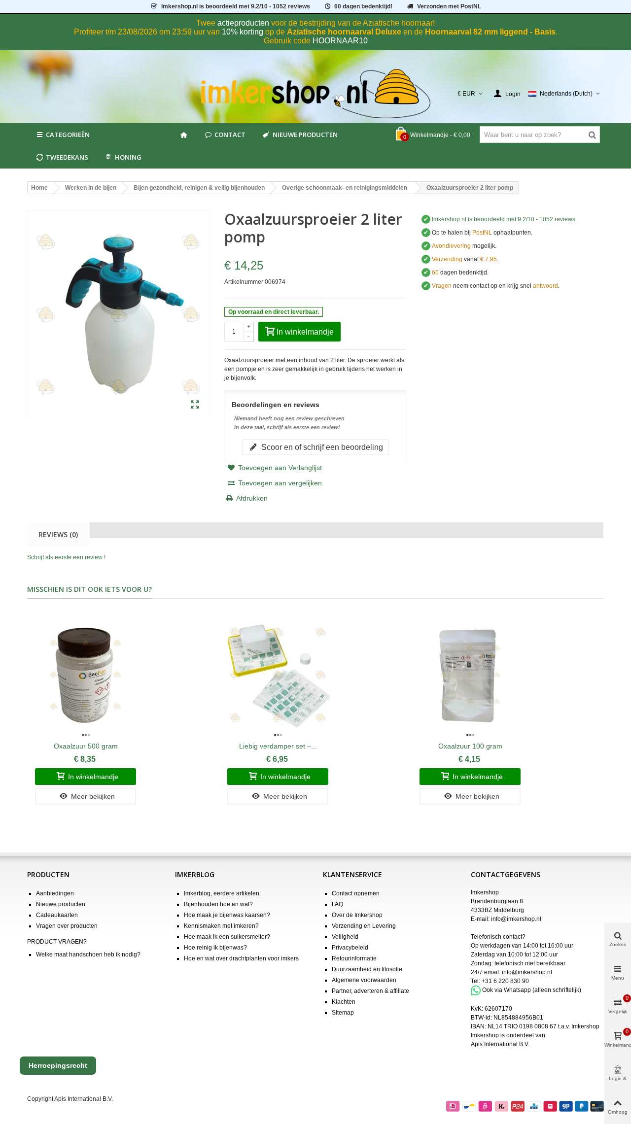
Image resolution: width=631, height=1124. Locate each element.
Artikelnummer (243, 281)
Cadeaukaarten (57, 915)
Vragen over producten (67, 925)
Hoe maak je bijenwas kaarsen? (227, 915)
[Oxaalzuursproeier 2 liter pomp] (195, 405)
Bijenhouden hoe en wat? (218, 904)
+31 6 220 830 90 (505, 981)
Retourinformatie (354, 958)
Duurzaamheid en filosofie (367, 969)
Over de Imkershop (357, 915)
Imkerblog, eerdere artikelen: (222, 893)
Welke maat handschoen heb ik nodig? (88, 954)
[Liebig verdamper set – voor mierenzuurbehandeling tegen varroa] (277, 675)
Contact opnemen (356, 893)
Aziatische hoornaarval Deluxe (344, 32)
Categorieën (68, 134)
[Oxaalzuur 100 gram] (470, 675)
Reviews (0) (58, 534)
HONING (128, 157)
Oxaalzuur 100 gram (470, 746)
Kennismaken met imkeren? (221, 925)
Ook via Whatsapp (506, 990)
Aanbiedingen (55, 893)
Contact (229, 134)
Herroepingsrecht (58, 1065)
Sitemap (343, 1012)
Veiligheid (345, 936)
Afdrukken (252, 498)
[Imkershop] (315, 93)
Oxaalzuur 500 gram (86, 746)
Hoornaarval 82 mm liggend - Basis (490, 32)
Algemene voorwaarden (364, 980)
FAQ (337, 904)
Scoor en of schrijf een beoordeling (321, 447)
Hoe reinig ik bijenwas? (215, 947)
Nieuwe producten (305, 134)
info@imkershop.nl (516, 919)
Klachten (343, 1001)
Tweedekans (67, 157)
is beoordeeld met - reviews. (504, 219)
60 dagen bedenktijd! (363, 6)
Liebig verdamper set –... (278, 746)
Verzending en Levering (364, 925)
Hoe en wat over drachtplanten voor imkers (241, 958)
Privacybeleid (350, 947)
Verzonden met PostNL (449, 6)
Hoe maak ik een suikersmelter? (227, 936)
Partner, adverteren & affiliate (370, 991)
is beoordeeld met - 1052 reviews (235, 6)
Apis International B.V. (500, 1044)
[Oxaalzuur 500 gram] (85, 675)
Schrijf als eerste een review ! (66, 557)
